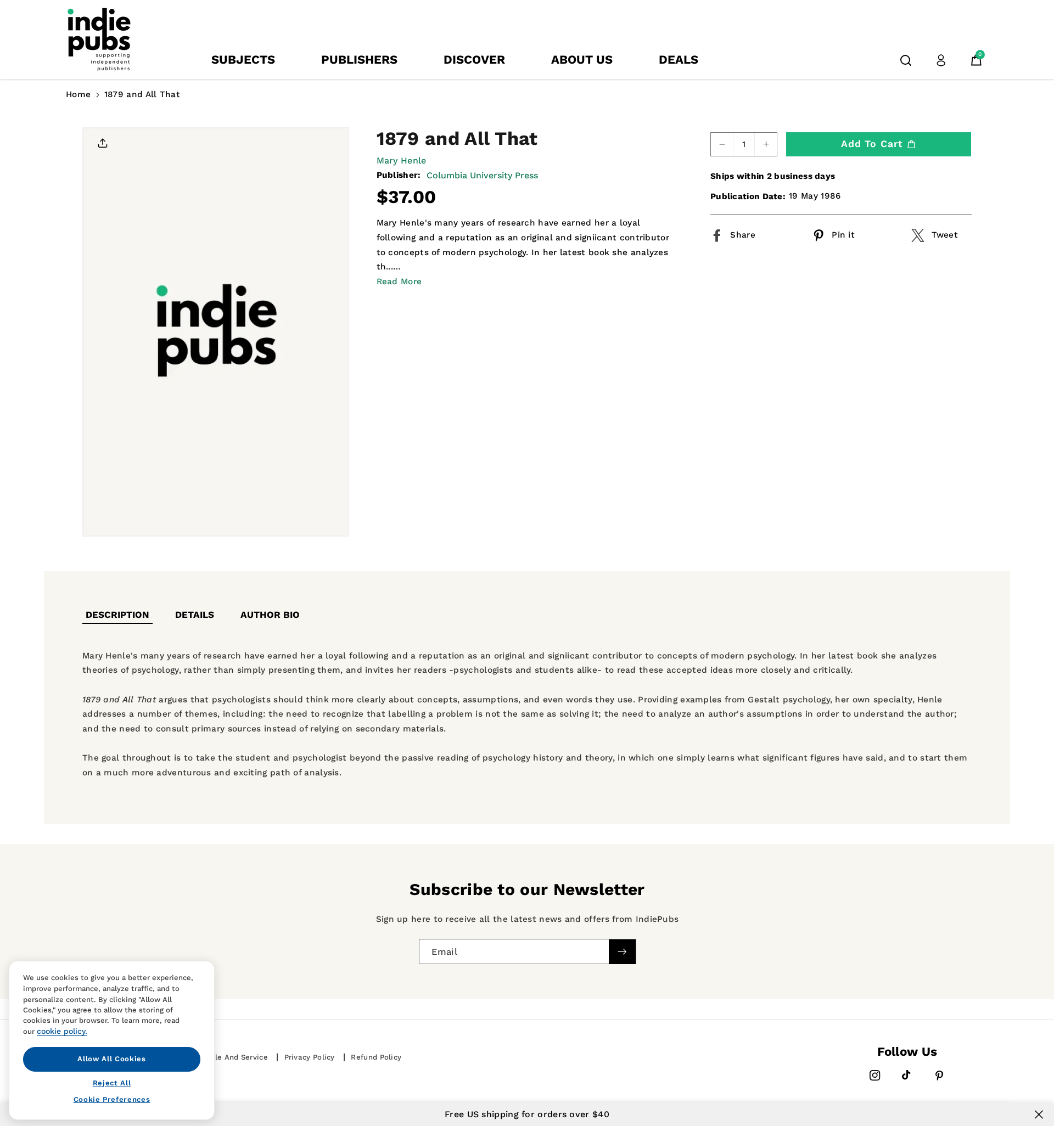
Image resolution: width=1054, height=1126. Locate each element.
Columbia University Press (482, 175)
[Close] (1039, 1114)
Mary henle (402, 160)
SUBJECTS (243, 59)
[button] (906, 60)
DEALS (678, 59)
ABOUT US (582, 59)
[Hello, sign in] (941, 60)
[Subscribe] (622, 951)
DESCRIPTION (117, 614)
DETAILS (194, 614)
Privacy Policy (309, 1057)
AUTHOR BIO (270, 614)
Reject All (112, 1082)
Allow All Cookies (111, 1059)
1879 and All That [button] (142, 94)
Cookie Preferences (112, 1099)
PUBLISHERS (359, 59)
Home (78, 94)
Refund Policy (376, 1057)
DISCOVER (474, 59)
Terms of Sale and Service (219, 1057)
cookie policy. (62, 1031)
